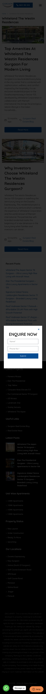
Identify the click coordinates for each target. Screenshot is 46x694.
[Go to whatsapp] (6, 688)
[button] (39, 329)
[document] (23, 347)
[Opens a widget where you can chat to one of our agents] (36, 689)
